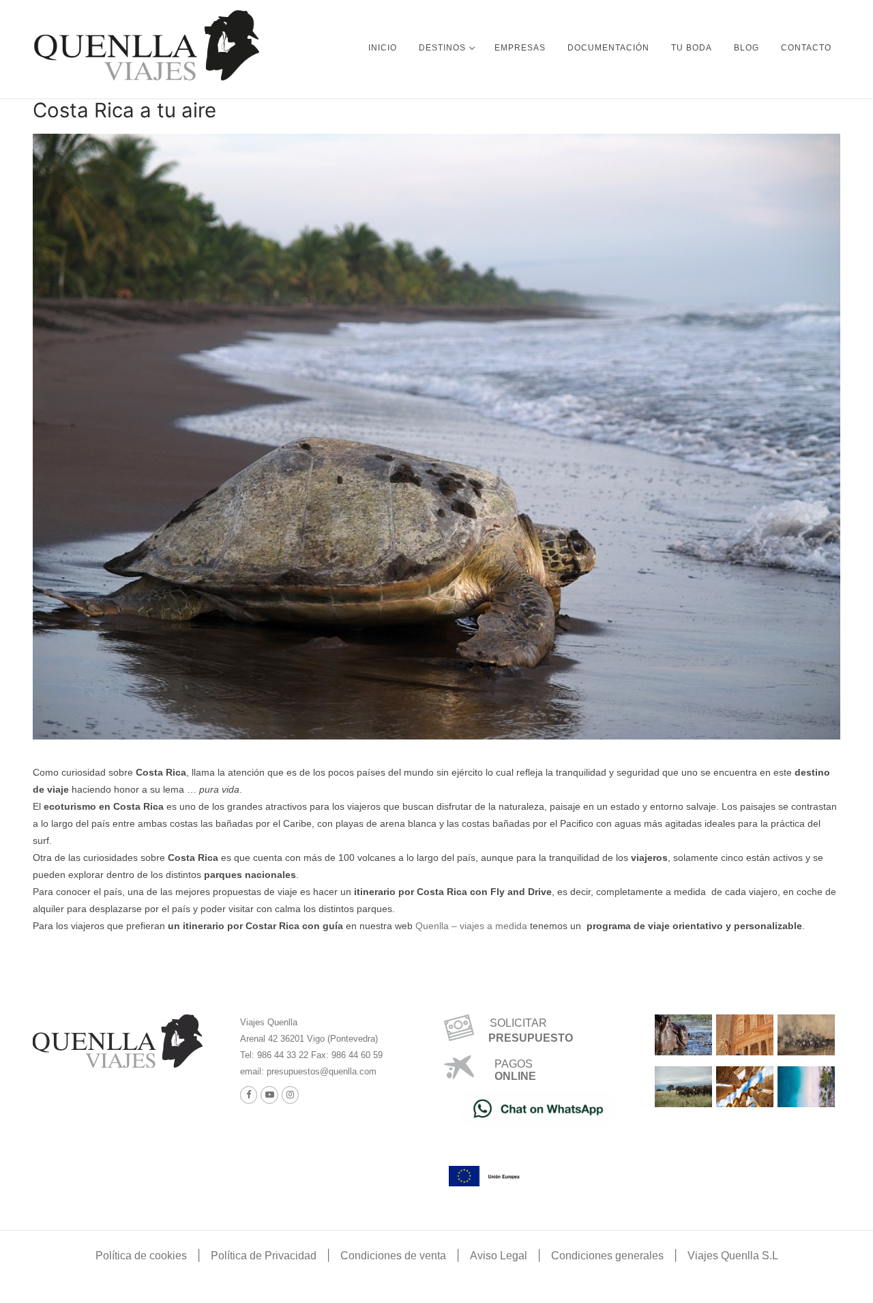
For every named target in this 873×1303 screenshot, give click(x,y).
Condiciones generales (607, 1255)
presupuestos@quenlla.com (320, 1071)
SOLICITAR (513, 1023)
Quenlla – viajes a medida (471, 925)
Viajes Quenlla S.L (732, 1255)
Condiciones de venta (393, 1255)
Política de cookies (141, 1255)
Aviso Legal (498, 1255)
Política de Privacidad (263, 1255)
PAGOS (513, 1064)
